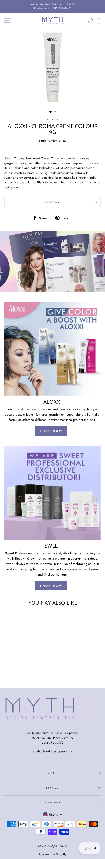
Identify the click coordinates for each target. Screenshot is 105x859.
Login (43, 140)
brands (52, 787)
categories (52, 802)
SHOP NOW (51, 431)
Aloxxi (52, 119)
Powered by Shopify (52, 854)
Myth (52, 773)
